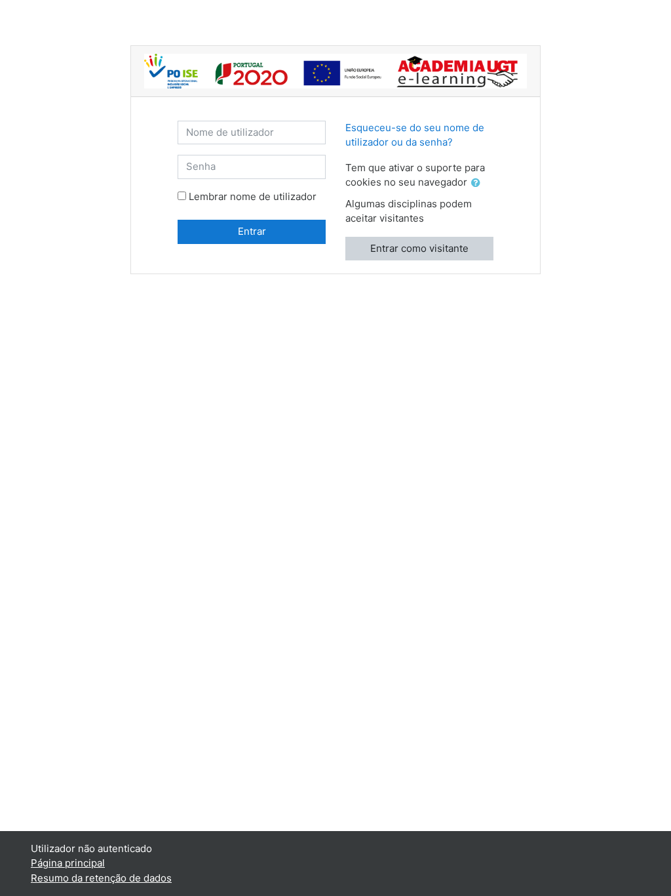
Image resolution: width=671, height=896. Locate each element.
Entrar (252, 231)
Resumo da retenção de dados (101, 878)
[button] (478, 183)
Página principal (68, 863)
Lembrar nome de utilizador (252, 196)
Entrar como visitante (419, 248)
